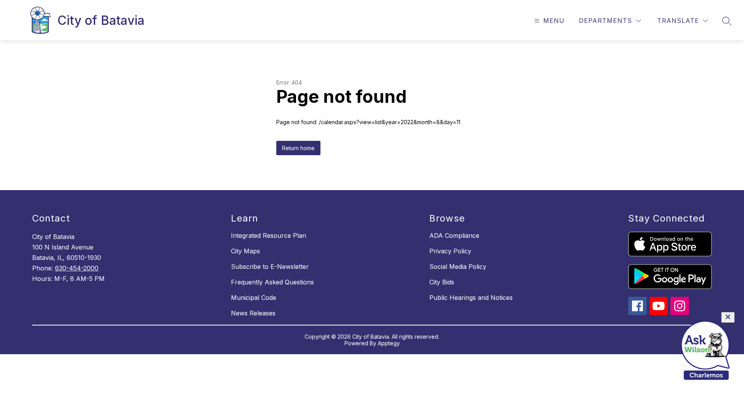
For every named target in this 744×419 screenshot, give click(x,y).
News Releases (253, 313)
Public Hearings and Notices (471, 297)
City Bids (441, 282)
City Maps (245, 251)
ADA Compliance (454, 235)
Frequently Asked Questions (272, 282)
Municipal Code (253, 297)
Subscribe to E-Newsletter (270, 266)
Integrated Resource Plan (268, 235)
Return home (298, 148)
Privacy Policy (450, 251)
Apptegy (389, 343)
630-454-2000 (76, 268)
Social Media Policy (457, 266)
